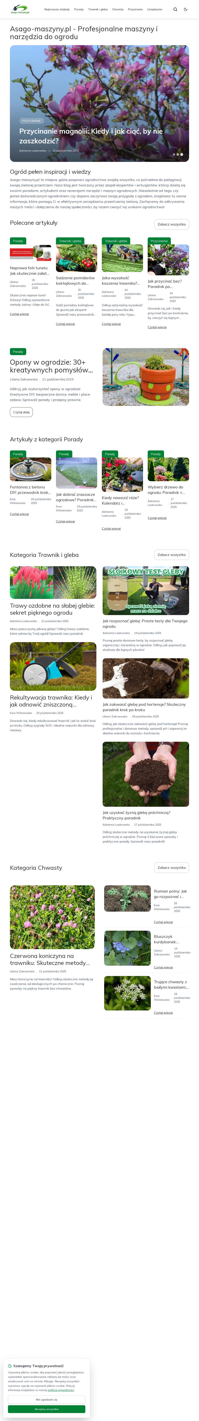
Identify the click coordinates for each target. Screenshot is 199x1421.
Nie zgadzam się (46, 1399)
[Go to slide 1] (174, 154)
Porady (79, 9)
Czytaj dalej (21, 412)
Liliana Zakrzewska (115, 716)
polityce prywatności (61, 1390)
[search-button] (175, 9)
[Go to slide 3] (181, 154)
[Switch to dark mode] (185, 9)
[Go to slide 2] (178, 154)
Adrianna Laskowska (32, 150)
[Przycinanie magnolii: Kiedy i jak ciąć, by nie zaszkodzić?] (99, 103)
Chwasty (117, 9)
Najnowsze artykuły (57, 9)
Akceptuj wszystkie (47, 1409)
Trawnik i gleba (98, 9)
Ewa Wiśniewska (21, 713)
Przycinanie (135, 9)
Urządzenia (154, 9)
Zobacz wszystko (172, 224)
